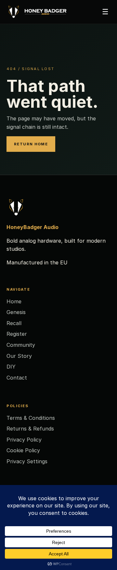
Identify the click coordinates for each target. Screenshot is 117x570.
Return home (31, 144)
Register (16, 334)
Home (13, 301)
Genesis (16, 312)
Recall (13, 323)
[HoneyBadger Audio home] (40, 12)
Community (20, 345)
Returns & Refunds (30, 428)
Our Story (19, 356)
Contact (16, 377)
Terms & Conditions (30, 418)
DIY (11, 366)
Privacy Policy (24, 439)
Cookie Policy (23, 450)
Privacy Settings (26, 461)
